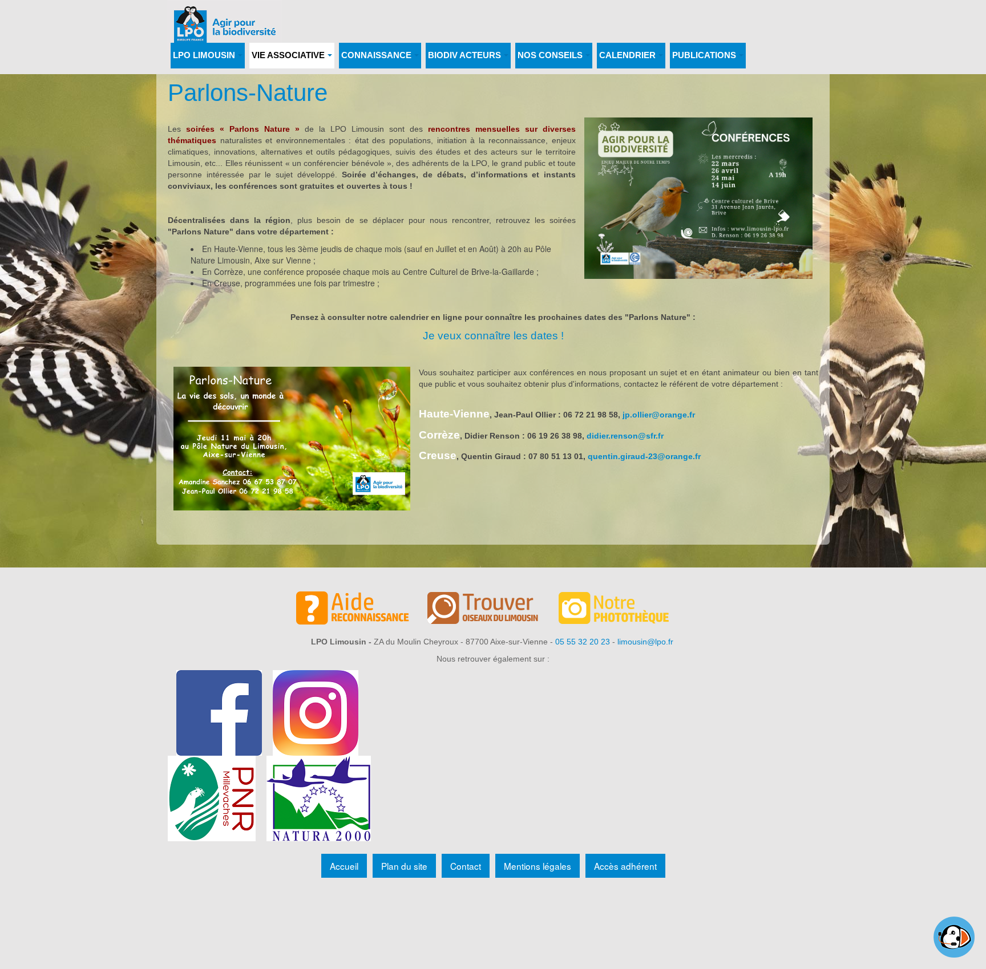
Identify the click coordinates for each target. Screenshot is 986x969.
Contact (465, 865)
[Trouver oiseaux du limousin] (493, 609)
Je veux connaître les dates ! (493, 336)
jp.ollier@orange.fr (659, 414)
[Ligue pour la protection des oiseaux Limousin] (225, 15)
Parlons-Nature (248, 92)
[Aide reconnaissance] (361, 609)
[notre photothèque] (624, 609)
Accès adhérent (625, 865)
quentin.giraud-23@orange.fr (644, 456)
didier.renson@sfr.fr (625, 435)
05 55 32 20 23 (582, 641)
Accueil (344, 865)
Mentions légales (537, 865)
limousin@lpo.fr (645, 641)
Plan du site (404, 865)
